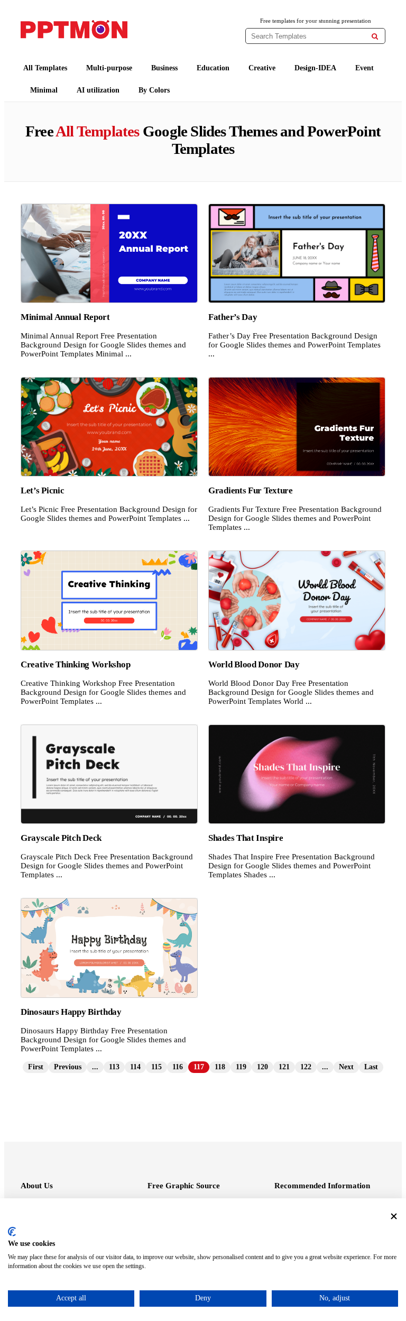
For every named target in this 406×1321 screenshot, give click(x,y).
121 (284, 1067)
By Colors (154, 90)
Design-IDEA (315, 68)
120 (262, 1067)
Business (164, 68)
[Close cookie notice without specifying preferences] (394, 1216)
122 (305, 1067)
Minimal (44, 90)
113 (114, 1067)
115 (156, 1067)
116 (177, 1067)
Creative (261, 68)
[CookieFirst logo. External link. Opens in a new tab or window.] (12, 1231)
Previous (67, 1067)
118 (220, 1067)
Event (364, 68)
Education (213, 68)
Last (371, 1067)
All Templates (45, 68)
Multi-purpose (109, 68)
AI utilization (98, 90)
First (35, 1067)
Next (346, 1067)
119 (241, 1067)
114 (135, 1067)
